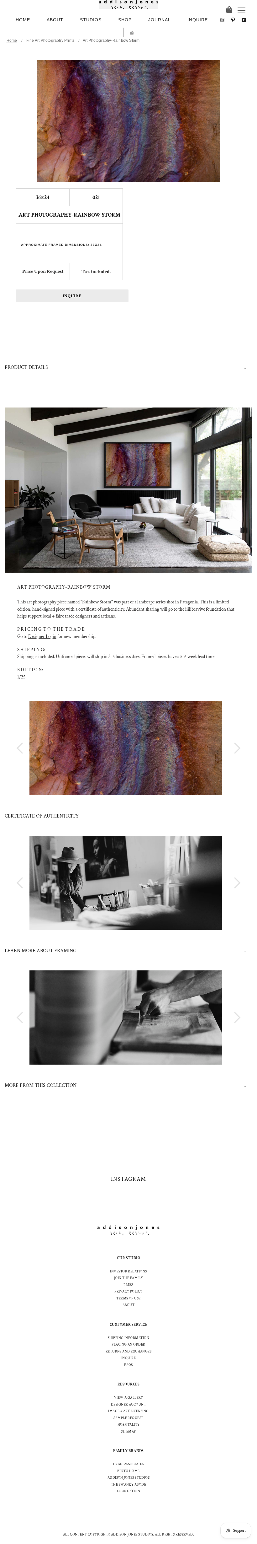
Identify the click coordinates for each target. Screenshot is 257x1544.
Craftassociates (128, 1464)
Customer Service (128, 1324)
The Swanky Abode (128, 1484)
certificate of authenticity (42, 816)
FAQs (128, 1365)
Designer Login (42, 637)
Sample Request (128, 1418)
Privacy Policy (128, 1291)
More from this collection (40, 1085)
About (128, 1305)
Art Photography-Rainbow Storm (111, 40)
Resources (128, 1384)
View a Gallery (128, 1398)
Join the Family (128, 1278)
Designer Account (128, 1404)
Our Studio (128, 1258)
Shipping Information (128, 1338)
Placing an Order (128, 1344)
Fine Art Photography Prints (50, 40)
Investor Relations (128, 1271)
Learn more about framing (40, 950)
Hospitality (129, 1425)
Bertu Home (128, 1471)
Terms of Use (128, 1298)
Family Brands (128, 1451)
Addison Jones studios (128, 1478)
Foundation (128, 1491)
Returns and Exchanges (128, 1351)
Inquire (72, 296)
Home (12, 40)
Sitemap (128, 1431)
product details (26, 367)
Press (128, 1285)
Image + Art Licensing (128, 1411)
